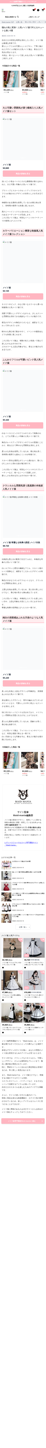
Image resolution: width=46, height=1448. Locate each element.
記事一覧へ (24, 926)
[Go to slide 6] (23, 535)
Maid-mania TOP (8, 22)
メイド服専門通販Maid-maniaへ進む (22, 1121)
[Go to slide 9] (27, 535)
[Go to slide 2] (22, 157)
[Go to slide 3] (23, 157)
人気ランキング (34, 17)
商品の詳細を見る (23, 173)
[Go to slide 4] (24, 409)
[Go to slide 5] (25, 409)
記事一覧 (19, 22)
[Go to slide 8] (26, 535)
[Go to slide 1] (20, 409)
